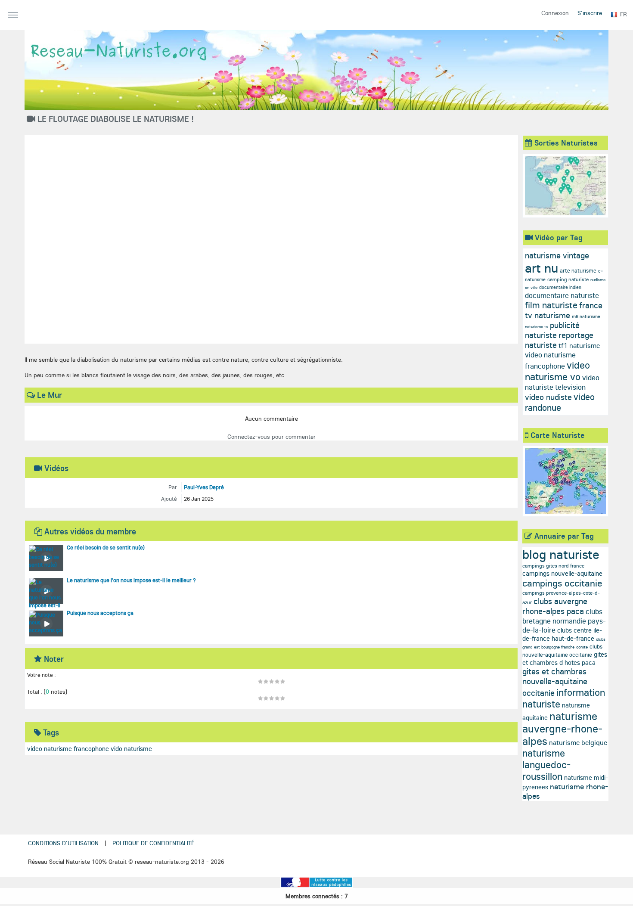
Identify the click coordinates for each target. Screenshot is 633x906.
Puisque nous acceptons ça (100, 612)
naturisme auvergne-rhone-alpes (562, 728)
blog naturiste (560, 554)
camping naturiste (568, 279)
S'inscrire (589, 13)
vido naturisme (131, 749)
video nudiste (548, 397)
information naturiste (563, 698)
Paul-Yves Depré (204, 487)
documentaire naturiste (562, 295)
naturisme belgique (578, 742)
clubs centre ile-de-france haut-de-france (562, 634)
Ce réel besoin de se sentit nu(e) (106, 547)
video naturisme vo (557, 371)
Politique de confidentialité (153, 843)
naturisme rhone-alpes (565, 791)
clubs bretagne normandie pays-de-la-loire (564, 620)
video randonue (560, 402)
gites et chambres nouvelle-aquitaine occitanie (554, 682)
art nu (541, 268)
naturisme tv (536, 326)
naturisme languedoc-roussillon (546, 764)
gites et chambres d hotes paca (564, 658)
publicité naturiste (552, 330)
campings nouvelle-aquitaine (562, 573)
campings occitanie (562, 583)
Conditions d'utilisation (63, 843)
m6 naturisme (586, 316)
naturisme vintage (557, 255)
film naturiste (551, 304)
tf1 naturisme (579, 345)
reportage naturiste (559, 340)
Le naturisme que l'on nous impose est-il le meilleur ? (131, 580)
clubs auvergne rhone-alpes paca (554, 606)
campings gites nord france (553, 565)
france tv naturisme (563, 310)
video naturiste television (562, 382)
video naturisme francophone (68, 749)
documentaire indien (560, 287)
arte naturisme (578, 270)
